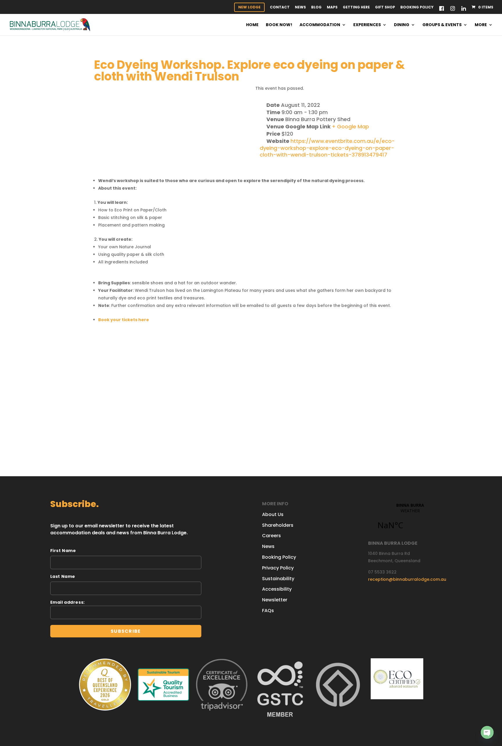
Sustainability (278, 578)
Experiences (367, 25)
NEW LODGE (249, 7)
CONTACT (280, 8)
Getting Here (356, 8)
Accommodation (320, 25)
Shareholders (277, 525)
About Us (273, 514)
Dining (401, 25)
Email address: (67, 602)
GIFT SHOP (385, 8)
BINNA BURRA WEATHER (410, 519)
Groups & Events (442, 25)
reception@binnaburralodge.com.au (407, 579)
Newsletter (274, 599)
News (300, 8)
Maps (332, 8)
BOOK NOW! (279, 25)
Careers (271, 535)
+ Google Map (350, 126)
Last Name (62, 576)
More (481, 25)
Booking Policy (416, 8)
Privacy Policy (278, 568)
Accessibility (277, 589)
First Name (63, 550)
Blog (316, 8)
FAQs (268, 610)
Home (252, 25)
